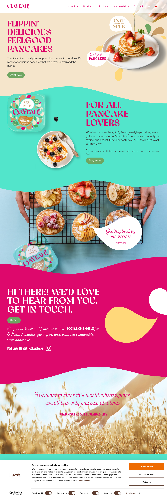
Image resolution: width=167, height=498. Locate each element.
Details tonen (131, 493)
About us (73, 6)
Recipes (103, 6)
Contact (138, 6)
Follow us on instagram (25, 348)
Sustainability (121, 6)
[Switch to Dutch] (149, 6)
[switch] (71, 493)
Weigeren (147, 482)
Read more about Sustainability (83, 414)
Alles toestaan (147, 466)
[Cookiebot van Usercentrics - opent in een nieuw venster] (16, 493)
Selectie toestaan (146, 474)
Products (88, 6)
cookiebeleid (85, 481)
